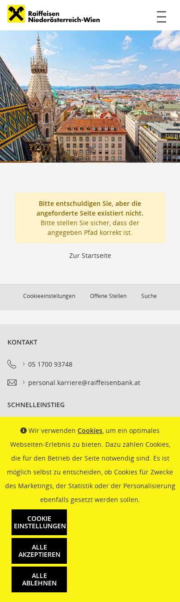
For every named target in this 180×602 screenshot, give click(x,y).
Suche (149, 296)
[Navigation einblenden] (161, 15)
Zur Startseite (90, 255)
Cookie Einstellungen (40, 522)
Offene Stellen (108, 296)
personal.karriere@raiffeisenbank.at (84, 382)
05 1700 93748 (50, 364)
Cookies (90, 430)
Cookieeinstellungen (49, 296)
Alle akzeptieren (39, 551)
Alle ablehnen (39, 579)
